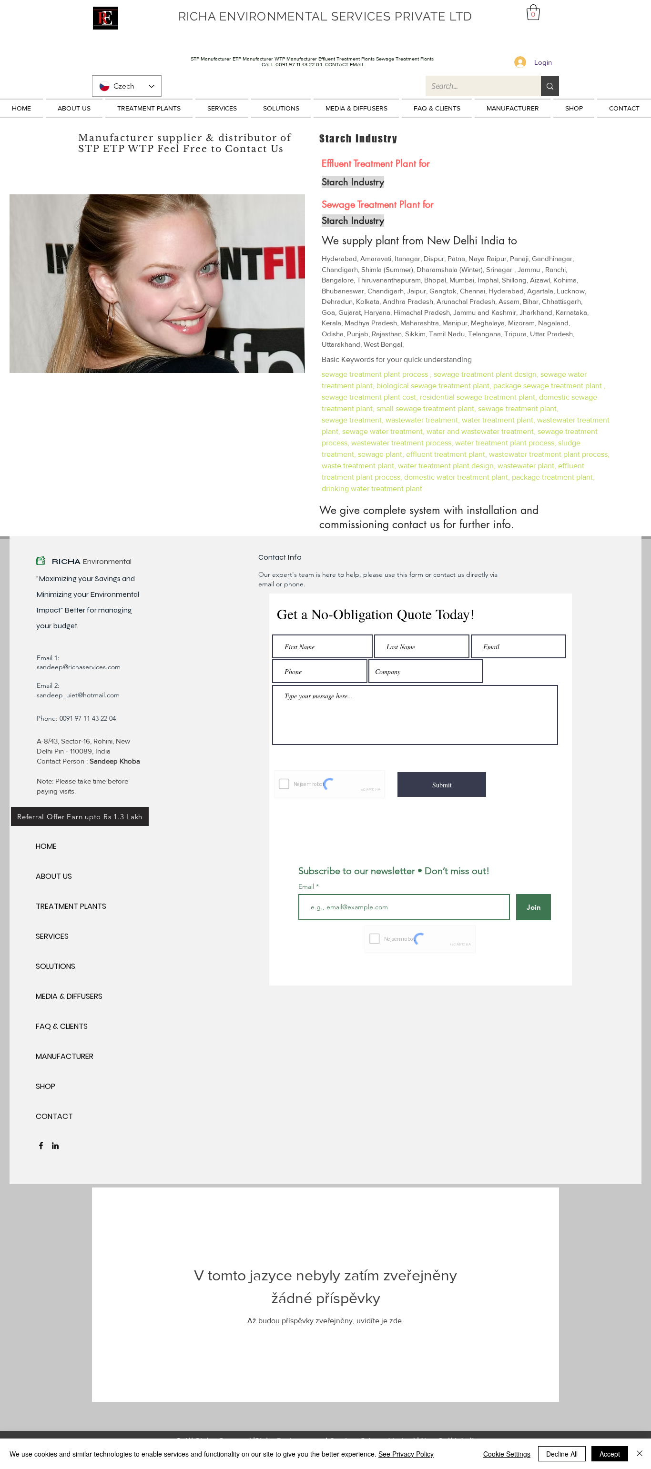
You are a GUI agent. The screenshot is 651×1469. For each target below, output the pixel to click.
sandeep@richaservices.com (79, 667)
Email (307, 886)
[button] (533, 12)
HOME (46, 846)
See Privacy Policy (406, 1454)
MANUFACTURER (64, 1056)
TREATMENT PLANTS (69, 906)
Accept (610, 1454)
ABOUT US (54, 876)
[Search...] (550, 86)
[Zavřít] (639, 1453)
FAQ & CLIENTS (62, 1026)
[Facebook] (41, 1145)
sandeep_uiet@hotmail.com (78, 695)
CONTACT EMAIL (345, 64)
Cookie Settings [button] (506, 1454)
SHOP (45, 1086)
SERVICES (52, 936)
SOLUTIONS (55, 966)
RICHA (67, 561)
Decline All (562, 1454)
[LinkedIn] (55, 1145)
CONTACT (54, 1116)
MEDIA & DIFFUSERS (69, 996)
